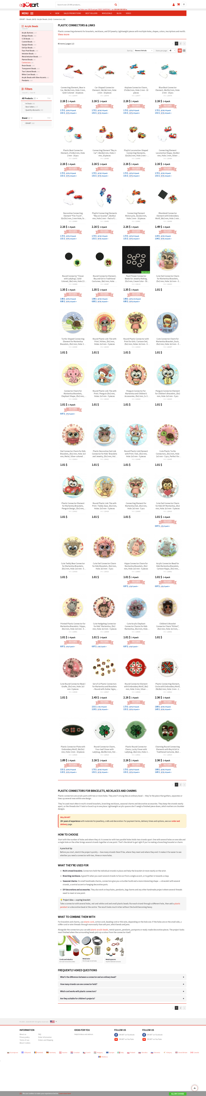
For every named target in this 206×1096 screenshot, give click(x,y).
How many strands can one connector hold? (122, 984)
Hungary (100, 1052)
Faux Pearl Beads (30, 50)
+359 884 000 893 (119, 9)
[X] (21, 1093)
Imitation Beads (29, 53)
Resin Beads (28, 65)
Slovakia (144, 1052)
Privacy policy (25, 1037)
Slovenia (157, 1052)
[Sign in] (174, 5)
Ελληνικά (27, 1052)
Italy (122, 1052)
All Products (29, 98)
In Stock (30, 103)
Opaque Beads (29, 45)
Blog (119, 13)
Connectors (27, 62)
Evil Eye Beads (28, 47)
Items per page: (161, 50)
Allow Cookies (177, 1094)
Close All (25, 29)
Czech (88, 1052)
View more (63, 34)
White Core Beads (30, 74)
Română (40, 1052)
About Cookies (25, 1043)
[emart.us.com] (29, 4)
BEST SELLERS (91, 13)
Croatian (77, 1052)
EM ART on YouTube (126, 1039)
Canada (196, 1052)
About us (23, 1034)
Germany (52, 1052)
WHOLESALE (107, 13)
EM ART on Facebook (126, 1035)
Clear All (32, 93)
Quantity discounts (34, 110)
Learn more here (65, 1093)
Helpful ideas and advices (83, 1034)
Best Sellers (32, 107)
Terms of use (24, 1040)
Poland (132, 1052)
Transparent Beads (31, 68)
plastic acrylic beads (99, 929)
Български (14, 1052)
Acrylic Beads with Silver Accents (35, 77)
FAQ (39, 1034)
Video (128, 13)
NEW (57, 13)
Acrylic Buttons (29, 33)
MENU (25, 13)
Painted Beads (28, 59)
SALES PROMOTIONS (72, 13)
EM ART (30, 123)
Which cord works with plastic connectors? (122, 991)
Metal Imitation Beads (32, 56)
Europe (111, 1052)
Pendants (27, 80)
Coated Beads (28, 42)
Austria (64, 1052)
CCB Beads (28, 39)
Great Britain (182, 1052)
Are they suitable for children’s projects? (122, 998)
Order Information (45, 1037)
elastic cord (89, 922)
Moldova (105, 1057)
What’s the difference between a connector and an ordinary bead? (122, 976)
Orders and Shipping (45, 1040)
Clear (49, 98)
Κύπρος (169, 1052)
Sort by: (130, 50)
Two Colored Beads (31, 71)
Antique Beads (29, 36)
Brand (26, 118)
